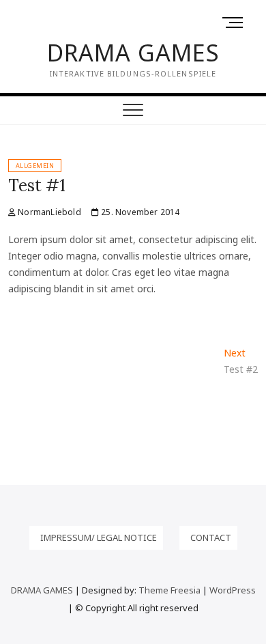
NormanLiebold (48, 212)
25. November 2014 (139, 212)
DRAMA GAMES (133, 53)
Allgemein (35, 165)
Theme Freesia (169, 590)
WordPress (232, 590)
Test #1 (36, 185)
